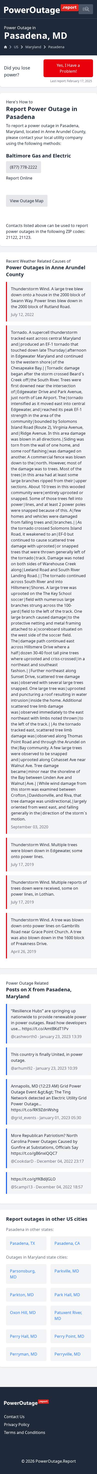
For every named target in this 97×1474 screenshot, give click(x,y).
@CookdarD (22, 1161)
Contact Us (14, 1416)
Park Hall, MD (67, 1294)
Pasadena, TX (22, 1243)
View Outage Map (27, 201)
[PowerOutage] (26, 1402)
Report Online (19, 178)
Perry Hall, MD (23, 1336)
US (16, 47)
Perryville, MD (67, 1354)
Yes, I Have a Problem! (68, 68)
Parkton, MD (22, 1294)
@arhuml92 (22, 1068)
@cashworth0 (24, 1036)
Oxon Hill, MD (23, 1312)
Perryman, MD (23, 1354)
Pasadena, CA (67, 1243)
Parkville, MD (66, 1271)
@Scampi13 (22, 1187)
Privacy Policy (16, 1424)
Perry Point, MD (69, 1336)
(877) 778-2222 (23, 167)
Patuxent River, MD (68, 1315)
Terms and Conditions (24, 1432)
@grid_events (23, 1117)
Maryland (33, 47)
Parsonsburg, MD (23, 1274)
